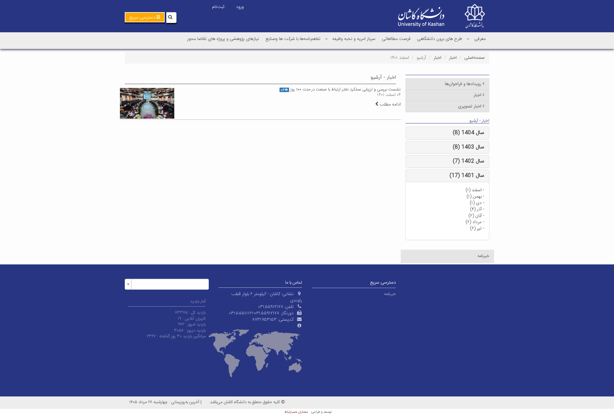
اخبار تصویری (469, 106)
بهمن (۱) (474, 196)
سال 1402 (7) (468, 161)
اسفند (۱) (474, 190)
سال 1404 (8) (468, 133)
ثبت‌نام (218, 7)
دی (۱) (476, 203)
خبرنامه (483, 256)
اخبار (453, 58)
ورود (240, 7)
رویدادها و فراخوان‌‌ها (463, 84)
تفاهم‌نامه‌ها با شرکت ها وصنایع (292, 39)
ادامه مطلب (389, 104)
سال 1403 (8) (468, 147)
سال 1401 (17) (467, 175)
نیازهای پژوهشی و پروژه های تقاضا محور (223, 39)
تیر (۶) (476, 228)
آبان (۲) (475, 216)
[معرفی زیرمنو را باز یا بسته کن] (468, 38)
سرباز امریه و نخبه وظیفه (353, 39)
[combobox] (167, 284)
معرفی (480, 39)
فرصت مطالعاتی (396, 39)
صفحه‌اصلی (474, 58)
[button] (145, 17)
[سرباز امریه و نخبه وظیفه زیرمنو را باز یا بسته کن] (326, 38)
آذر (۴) (476, 209)
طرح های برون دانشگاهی (439, 39)
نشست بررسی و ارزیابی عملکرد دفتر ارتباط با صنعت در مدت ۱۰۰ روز (345, 89)
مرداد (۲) (474, 222)
